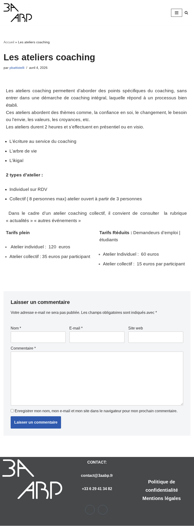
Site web (135, 328)
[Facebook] (90, 509)
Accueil (9, 42)
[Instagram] (102, 509)
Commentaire (23, 348)
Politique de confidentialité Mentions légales (161, 490)
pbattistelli (16, 68)
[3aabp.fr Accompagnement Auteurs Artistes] (18, 12)
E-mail (76, 328)
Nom (16, 328)
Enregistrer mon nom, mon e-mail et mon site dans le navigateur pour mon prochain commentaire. (96, 411)
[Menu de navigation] (176, 13)
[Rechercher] (186, 12)
